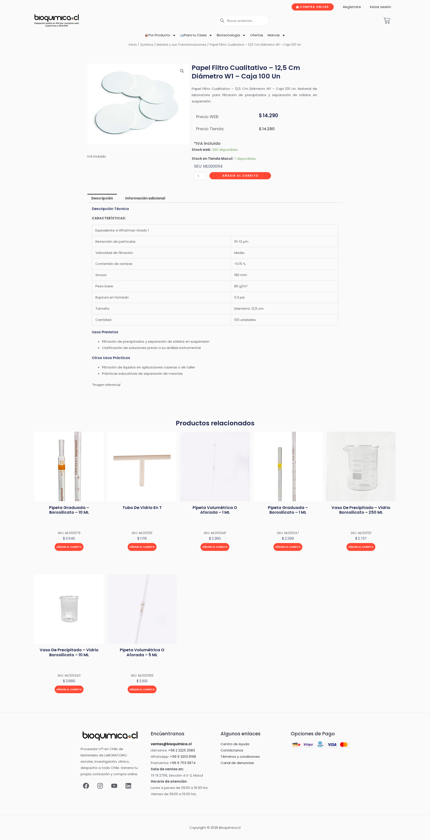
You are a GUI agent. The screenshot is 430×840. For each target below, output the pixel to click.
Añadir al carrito (240, 176)
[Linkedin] (128, 785)
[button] (182, 71)
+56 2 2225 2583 (181, 750)
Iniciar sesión (380, 6)
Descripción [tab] (102, 198)
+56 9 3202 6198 (183, 756)
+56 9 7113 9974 (183, 762)
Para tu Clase (195, 35)
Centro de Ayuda (235, 744)
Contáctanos (232, 750)
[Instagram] (100, 785)
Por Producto (159, 35)
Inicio (133, 45)
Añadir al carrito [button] (69, 547)
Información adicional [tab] (145, 198)
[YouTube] (114, 785)
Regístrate (352, 6)
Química (146, 45)
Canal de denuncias (237, 762)
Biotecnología (228, 35)
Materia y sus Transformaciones (181, 45)
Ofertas (256, 35)
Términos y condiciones (240, 756)
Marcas (274, 35)
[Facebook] (86, 785)
